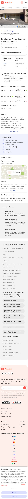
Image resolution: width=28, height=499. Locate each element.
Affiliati (3, 429)
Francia (7, 33)
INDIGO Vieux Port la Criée (9, 288)
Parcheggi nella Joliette (10, 300)
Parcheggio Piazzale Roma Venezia (11, 343)
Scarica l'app (22, 26)
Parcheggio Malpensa (8, 355)
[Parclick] (6, 2)
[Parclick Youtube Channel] (12, 373)
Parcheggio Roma (7, 346)
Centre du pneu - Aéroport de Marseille (12, 270)
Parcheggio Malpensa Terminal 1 (10, 352)
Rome (4, 254)
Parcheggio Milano (7, 349)
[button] (16, 147)
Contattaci (23, 424)
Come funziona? (6, 414)
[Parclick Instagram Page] (2, 373)
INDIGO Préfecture (7, 282)
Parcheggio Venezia (7, 340)
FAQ (21, 427)
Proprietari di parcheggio (8, 427)
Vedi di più (13, 131)
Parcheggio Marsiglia (14, 33)
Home (2, 33)
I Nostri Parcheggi (6, 416)
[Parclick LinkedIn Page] (5, 373)
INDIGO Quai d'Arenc (7, 285)
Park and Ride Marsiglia (10, 327)
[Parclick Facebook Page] (8, 373)
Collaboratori (5, 424)
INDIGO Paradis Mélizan (8, 279)
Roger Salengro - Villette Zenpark (9, 34)
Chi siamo (4, 411)
